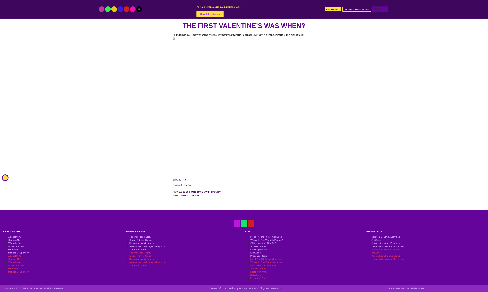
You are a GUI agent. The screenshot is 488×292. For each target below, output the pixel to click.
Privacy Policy (238, 288)
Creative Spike (416, 288)
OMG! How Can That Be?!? (264, 243)
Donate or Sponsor (18, 253)
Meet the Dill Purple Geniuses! (266, 237)
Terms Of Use (217, 288)
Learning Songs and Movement (388, 246)
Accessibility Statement (264, 288)
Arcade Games (258, 246)
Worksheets (14, 243)
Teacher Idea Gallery (140, 237)
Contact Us (14, 240)
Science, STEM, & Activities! (385, 237)
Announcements (17, 246)
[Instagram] (114, 9)
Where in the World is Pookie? (266, 240)
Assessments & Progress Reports (147, 246)
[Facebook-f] (120, 9)
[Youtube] (101, 9)
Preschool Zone (258, 256)
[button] (177, 184)
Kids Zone (255, 253)
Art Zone (376, 240)
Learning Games (259, 249)
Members (13, 249)
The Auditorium (137, 249)
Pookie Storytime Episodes (385, 243)
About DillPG (14, 237)
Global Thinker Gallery (140, 240)
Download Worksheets (141, 243)
